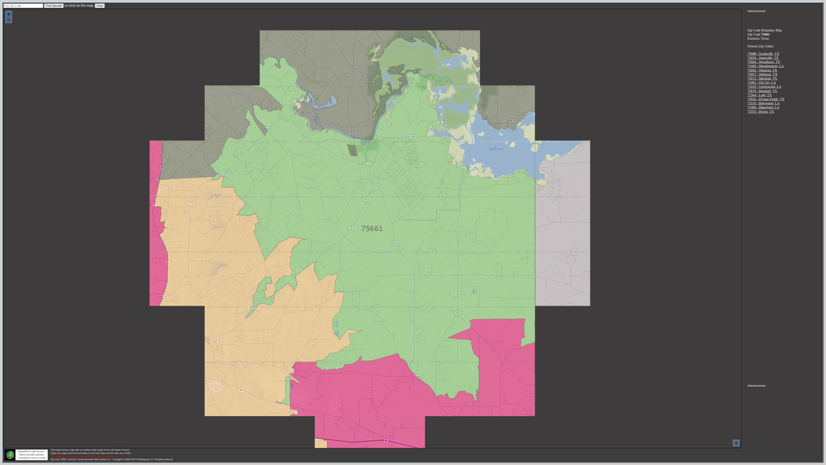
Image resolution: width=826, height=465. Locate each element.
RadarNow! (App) (105, 456)
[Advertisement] (785, 18)
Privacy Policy (88, 456)
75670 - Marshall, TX (762, 91)
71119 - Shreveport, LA (763, 103)
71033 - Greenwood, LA (764, 86)
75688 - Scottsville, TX (763, 54)
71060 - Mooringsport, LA (765, 66)
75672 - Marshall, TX (762, 78)
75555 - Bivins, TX (760, 111)
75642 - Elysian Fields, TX (765, 99)
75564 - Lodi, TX (759, 95)
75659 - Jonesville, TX (763, 58)
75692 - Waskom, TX (762, 70)
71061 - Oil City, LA (761, 82)
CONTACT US (58, 456)
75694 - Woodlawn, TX (763, 62)
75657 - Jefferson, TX (762, 74)
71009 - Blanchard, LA (763, 107)
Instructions (73, 456)
